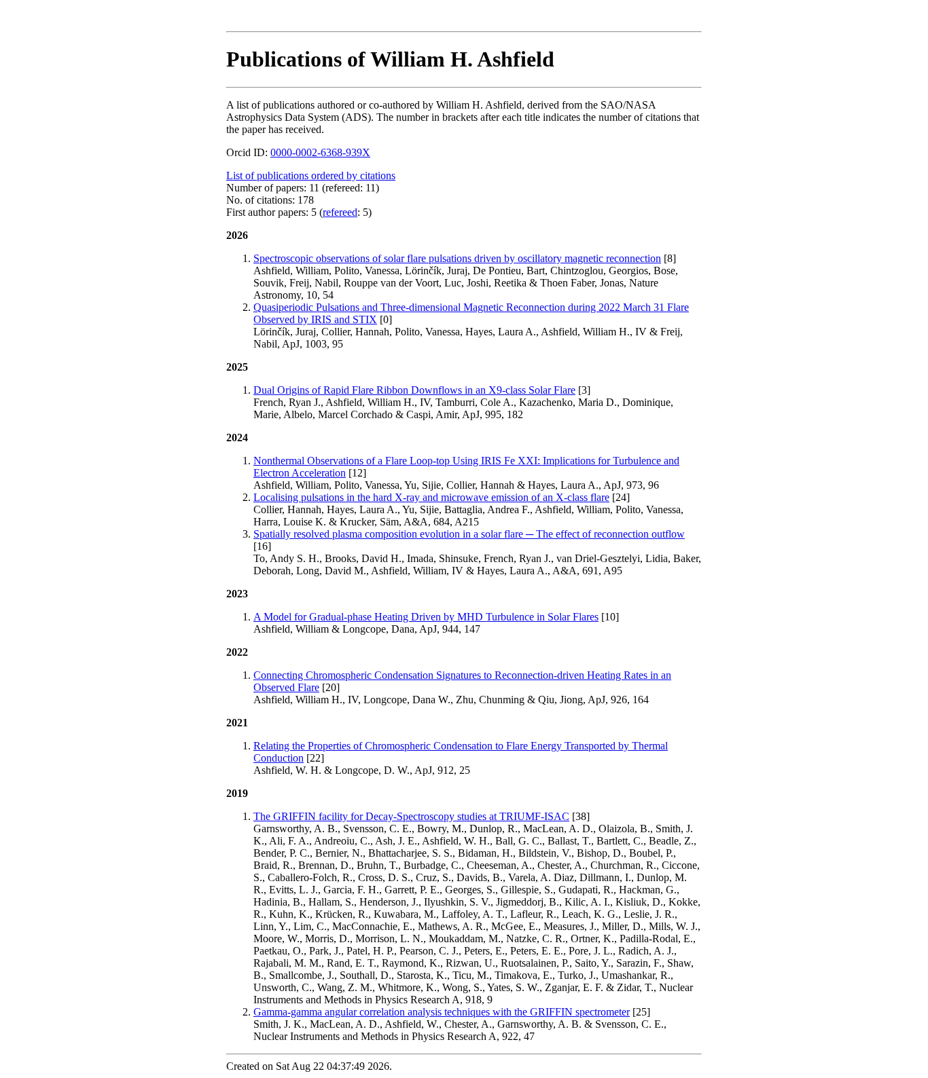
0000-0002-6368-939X (320, 152)
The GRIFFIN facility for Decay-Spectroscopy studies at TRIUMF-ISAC (411, 816)
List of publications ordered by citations (310, 175)
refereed (340, 212)
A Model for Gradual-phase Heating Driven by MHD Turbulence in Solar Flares (426, 616)
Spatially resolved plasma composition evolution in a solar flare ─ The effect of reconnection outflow (469, 534)
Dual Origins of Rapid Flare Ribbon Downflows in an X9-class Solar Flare (414, 390)
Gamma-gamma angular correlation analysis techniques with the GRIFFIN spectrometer (441, 1012)
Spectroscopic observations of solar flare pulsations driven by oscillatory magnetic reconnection (457, 258)
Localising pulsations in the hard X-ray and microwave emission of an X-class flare (431, 497)
